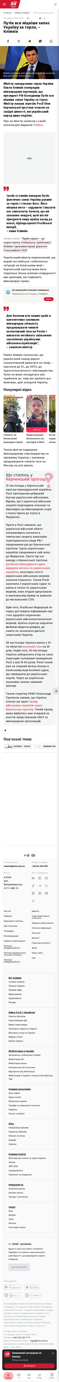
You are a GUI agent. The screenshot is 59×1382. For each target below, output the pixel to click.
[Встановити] (29, 1360)
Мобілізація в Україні (21, 1051)
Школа (12, 1162)
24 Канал (7, 13)
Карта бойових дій (18, 1020)
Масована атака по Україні (22, 1033)
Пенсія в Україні (17, 1113)
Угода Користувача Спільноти (40, 917)
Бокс (11, 1211)
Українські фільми (18, 1132)
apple (33, 1287)
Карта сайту (37, 953)
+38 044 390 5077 (40, 866)
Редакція (8, 916)
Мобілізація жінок (18, 1063)
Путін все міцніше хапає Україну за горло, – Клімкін (44, 13)
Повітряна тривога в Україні (23, 1029)
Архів (34, 948)
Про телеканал (11, 926)
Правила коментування (43, 923)
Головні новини (17, 982)
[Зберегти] (50, 41)
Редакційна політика (13, 921)
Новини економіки (20, 1089)
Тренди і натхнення (18, 1197)
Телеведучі (9, 931)
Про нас (7, 911)
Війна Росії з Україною (22, 1012)
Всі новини (15, 977)
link (33, 878)
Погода (12, 1002)
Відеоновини (15, 994)
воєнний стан (32, 646)
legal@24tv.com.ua (39, 1341)
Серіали (12, 1144)
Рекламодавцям (11, 936)
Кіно (11, 1123)
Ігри (34, 958)
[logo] (13, 4)
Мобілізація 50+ (16, 1059)
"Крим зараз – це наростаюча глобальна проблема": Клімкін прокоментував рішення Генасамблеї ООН (27, 244)
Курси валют (15, 1097)
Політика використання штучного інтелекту (15, 954)
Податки (13, 1109)
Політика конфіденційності (12, 947)
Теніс (11, 1219)
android (12, 1287)
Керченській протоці (25, 479)
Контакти (36, 933)
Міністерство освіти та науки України (27, 1158)
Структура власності (41, 943)
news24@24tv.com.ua (14, 866)
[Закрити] (53, 1353)
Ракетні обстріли (17, 1016)
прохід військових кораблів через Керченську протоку (24, 705)
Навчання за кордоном (20, 1174)
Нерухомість (16, 1184)
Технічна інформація (41, 928)
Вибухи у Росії (16, 1037)
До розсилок (19, 1267)
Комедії (12, 1140)
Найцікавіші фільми (19, 1127)
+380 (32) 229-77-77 (21, 1338)
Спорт (12, 1207)
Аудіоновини (15, 998)
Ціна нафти (14, 1093)
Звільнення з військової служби (25, 1055)
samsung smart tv (33, 1295)
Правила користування (14, 941)
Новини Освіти (17, 1154)
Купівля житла (16, 1192)
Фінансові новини (18, 1101)
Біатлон (12, 1223)
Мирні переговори (18, 1024)
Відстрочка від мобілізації (22, 1071)
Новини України (22, 13)
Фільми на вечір (17, 1136)
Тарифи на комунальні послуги (24, 1105)
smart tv (12, 1295)
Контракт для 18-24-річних (22, 1067)
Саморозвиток (16, 1170)
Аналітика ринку (17, 1188)
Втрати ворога (16, 1041)
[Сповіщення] (55, 4)
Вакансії (35, 938)
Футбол (12, 1215)
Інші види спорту (17, 1227)
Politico (38, 125)
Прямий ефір (15, 990)
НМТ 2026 (13, 1166)
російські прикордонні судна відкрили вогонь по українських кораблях (28, 568)
